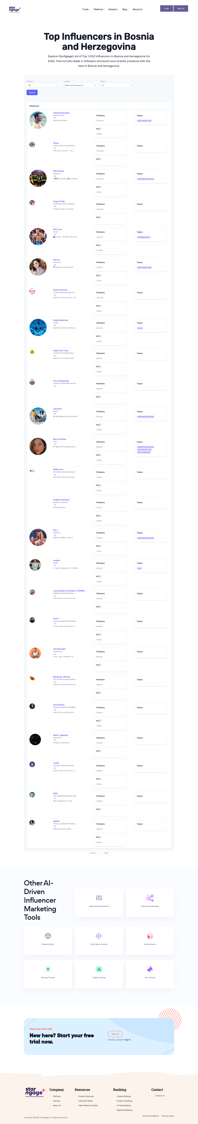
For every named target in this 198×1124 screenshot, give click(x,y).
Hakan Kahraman (61, 113)
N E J (55, 530)
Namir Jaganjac (60, 735)
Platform (98, 9)
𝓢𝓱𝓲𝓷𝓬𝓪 (56, 259)
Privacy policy (168, 1116)
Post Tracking (150, 977)
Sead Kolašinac (60, 320)
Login (166, 8)
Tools (85, 9)
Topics (102, 81)
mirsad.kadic (59, 649)
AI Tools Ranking (124, 1105)
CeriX (56, 618)
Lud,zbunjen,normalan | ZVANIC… (69, 591)
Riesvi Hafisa (59, 439)
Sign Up (180, 8)
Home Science (60, 290)
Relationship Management (99, 906)
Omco (56, 143)
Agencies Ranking (124, 1110)
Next (106, 853)
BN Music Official (61, 677)
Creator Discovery (86, 1096)
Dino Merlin (59, 705)
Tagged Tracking (99, 977)
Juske (56, 763)
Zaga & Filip (59, 201)
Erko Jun (57, 229)
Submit (32, 92)
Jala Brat (57, 409)
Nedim (56, 821)
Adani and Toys (60, 350)
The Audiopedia (61, 381)
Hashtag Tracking (48, 977)
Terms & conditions (150, 1116)
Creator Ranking (124, 1096)
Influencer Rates (48, 944)
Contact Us (160, 1095)
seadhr (56, 560)
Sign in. (128, 1040)
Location (66, 81)
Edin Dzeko (58, 171)
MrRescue (58, 469)
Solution (112, 9)
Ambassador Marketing (150, 906)
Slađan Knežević (61, 500)
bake (55, 793)
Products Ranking (124, 1101)
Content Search (150, 944)
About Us (137, 9)
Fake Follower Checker (98, 944)
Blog (124, 9)
